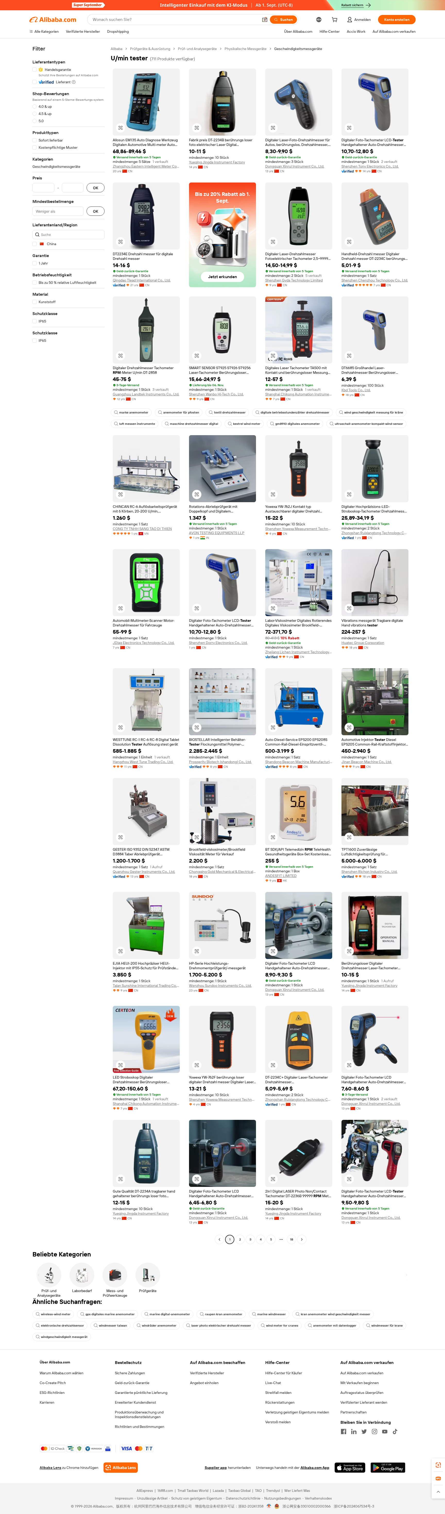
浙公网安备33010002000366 (307, 1506)
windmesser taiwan (113, 1325)
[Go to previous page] (219, 1239)
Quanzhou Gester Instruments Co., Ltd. (144, 872)
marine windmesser (271, 1314)
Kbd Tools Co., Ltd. (356, 390)
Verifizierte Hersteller (207, 1373)
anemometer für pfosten (181, 412)
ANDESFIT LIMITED (281, 876)
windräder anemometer (159, 1325)
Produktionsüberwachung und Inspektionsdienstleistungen (139, 1414)
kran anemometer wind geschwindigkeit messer (335, 1314)
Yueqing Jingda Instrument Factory (217, 162)
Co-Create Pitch (53, 1383)
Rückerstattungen (280, 1402)
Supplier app (216, 1468)
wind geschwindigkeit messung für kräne (373, 412)
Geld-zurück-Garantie (132, 1383)
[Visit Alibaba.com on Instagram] (374, 1431)
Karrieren (47, 1402)
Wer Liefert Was (297, 1490)
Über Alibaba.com (55, 1362)
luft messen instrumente (137, 424)
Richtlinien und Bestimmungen (139, 1427)
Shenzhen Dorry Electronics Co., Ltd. (218, 643)
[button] (265, 19)
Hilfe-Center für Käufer (283, 1373)
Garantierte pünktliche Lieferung (141, 1393)
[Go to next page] (301, 1239)
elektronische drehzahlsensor (62, 1325)
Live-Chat (273, 1383)
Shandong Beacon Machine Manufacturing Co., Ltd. (298, 762)
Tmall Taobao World (192, 1490)
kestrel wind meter (246, 424)
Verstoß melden (278, 1422)
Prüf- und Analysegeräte (197, 49)
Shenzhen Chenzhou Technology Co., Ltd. (374, 280)
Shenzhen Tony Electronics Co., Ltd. (370, 166)
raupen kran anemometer (223, 1314)
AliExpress (144, 1490)
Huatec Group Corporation (362, 643)
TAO (258, 1490)
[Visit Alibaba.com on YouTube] (385, 1431)
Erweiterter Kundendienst (135, 1402)
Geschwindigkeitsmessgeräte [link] (298, 49)
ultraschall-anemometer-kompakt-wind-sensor (369, 424)
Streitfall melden (278, 1393)
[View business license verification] (269, 1506)
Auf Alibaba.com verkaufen (361, 1373)
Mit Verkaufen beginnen (359, 1383)
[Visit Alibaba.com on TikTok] (395, 1431)
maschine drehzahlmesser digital (194, 424)
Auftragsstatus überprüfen (361, 1393)
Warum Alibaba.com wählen (61, 1373)
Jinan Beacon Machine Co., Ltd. (366, 762)
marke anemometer (133, 412)
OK (95, 188)
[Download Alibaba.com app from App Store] (350, 1467)
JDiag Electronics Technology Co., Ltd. (143, 643)
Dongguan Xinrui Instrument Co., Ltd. (294, 166)
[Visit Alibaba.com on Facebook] (343, 1431)
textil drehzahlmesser (230, 412)
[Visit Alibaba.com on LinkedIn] (354, 1431)
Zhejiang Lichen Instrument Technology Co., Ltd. (298, 652)
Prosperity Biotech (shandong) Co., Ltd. (220, 762)
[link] (438, 1465)
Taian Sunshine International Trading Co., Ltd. (146, 985)
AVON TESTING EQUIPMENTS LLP (216, 533)
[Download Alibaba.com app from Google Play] (388, 1467)
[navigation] (68, 644)
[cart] (335, 20)
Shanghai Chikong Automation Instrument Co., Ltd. (298, 394)
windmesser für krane (387, 1325)
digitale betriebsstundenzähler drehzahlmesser (295, 412)
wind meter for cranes (282, 1325)
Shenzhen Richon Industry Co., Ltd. (369, 872)
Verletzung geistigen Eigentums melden (297, 1412)
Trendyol (273, 1490)
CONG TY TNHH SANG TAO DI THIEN (142, 529)
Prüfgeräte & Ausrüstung (150, 49)
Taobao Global (239, 1490)
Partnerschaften (353, 1412)
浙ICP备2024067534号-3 (354, 1506)
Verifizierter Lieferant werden (363, 1402)
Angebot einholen (204, 1383)
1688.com (165, 1490)
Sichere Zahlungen (130, 1373)
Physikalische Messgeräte (246, 49)
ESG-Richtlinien (52, 1393)
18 (291, 1239)
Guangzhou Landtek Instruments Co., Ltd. (146, 394)
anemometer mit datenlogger (334, 1325)
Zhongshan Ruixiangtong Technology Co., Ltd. (374, 533)
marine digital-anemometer (170, 1314)
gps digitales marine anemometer (110, 1314)
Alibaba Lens (50, 1468)
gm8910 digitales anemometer (297, 424)
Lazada (218, 1490)
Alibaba (116, 49)
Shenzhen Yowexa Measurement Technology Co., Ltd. (298, 529)
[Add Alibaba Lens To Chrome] (121, 1467)
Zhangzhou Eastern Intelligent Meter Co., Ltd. (146, 166)
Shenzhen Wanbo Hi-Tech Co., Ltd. (216, 394)
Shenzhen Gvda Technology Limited (294, 280)
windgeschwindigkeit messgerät (64, 1337)
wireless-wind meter (56, 1314)
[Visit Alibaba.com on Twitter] (364, 1431)
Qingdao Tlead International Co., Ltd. (141, 280)
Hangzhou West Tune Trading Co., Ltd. (143, 762)
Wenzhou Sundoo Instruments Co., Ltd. (220, 985)
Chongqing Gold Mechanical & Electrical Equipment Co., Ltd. (222, 872)
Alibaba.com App (315, 1468)
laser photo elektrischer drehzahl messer (221, 1325)
